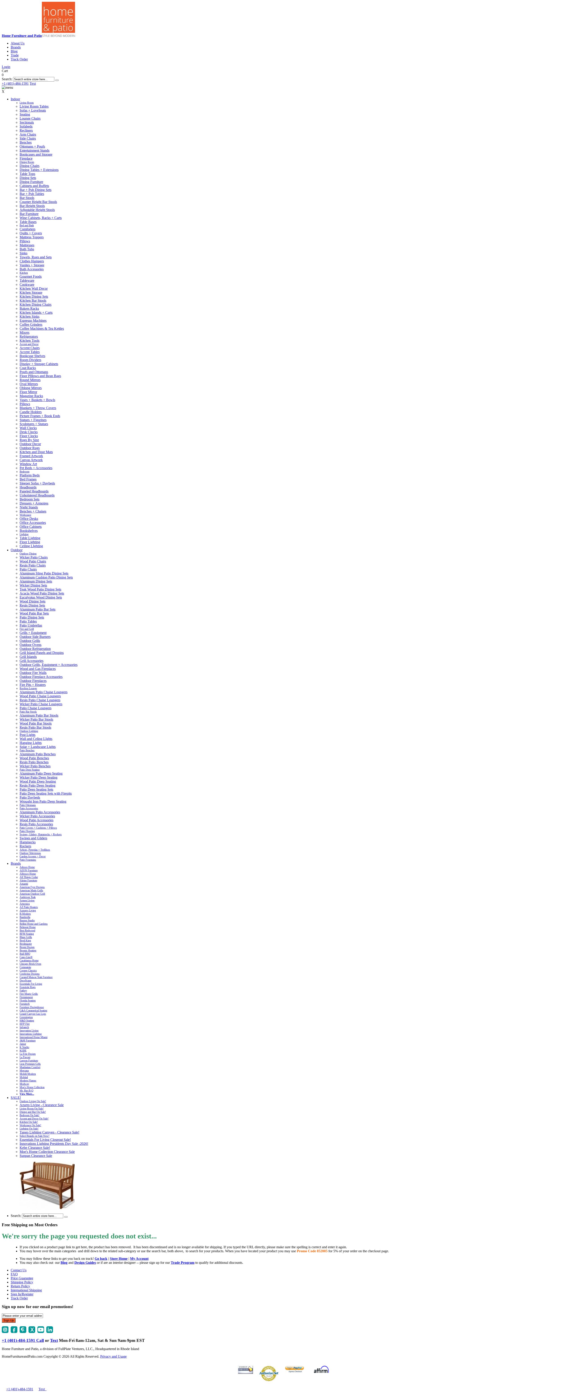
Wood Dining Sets (32, 601)
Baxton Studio (27, 920)
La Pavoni (25, 1057)
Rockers (25, 846)
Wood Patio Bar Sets (34, 613)
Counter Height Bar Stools (38, 202)
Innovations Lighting (31, 1033)
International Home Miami (33, 1037)
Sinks (23, 253)
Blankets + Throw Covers (38, 408)
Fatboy (23, 990)
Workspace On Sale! (30, 1125)
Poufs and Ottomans (34, 372)
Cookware (27, 284)
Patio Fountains (28, 859)
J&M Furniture (28, 1040)
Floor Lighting (30, 542)
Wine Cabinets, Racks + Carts (41, 218)
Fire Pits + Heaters (33, 685)
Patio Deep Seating (30, 769)
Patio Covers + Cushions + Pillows (38, 827)
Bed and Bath (27, 225)
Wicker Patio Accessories (37, 816)
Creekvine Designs (30, 973)
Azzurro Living (28, 910)
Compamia (25, 967)
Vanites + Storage (32, 265)
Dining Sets (28, 178)
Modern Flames (28, 1080)
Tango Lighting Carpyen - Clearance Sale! (49, 1132)
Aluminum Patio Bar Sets (37, 609)
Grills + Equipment (33, 633)
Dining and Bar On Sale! (33, 1112)
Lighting (24, 534)
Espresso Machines (33, 320)
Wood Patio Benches (34, 758)
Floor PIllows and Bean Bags (40, 376)
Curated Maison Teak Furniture (36, 977)
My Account (139, 1258)
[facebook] (14, 1332)
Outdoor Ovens (30, 645)
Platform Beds (30, 475)
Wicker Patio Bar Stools (36, 719)
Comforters (27, 229)
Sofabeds (26, 126)
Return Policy (20, 1286)
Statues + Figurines (33, 420)
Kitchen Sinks (29, 316)
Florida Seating (28, 1000)
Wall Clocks (28, 428)
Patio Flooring (27, 831)
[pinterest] (23, 1332)
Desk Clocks (29, 432)
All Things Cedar (29, 877)
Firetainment (26, 997)
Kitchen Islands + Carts (36, 312)
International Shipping (26, 1290)
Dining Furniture (31, 182)
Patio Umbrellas (31, 625)
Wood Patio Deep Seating (38, 781)
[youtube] (40, 1332)
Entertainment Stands (34, 150)
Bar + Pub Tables (32, 194)
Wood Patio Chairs (33, 561)
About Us (17, 43)
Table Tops (27, 174)
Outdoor (16, 550)
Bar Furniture (29, 214)
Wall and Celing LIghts (36, 739)
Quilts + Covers (31, 233)
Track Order (19, 59)
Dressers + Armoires (34, 503)
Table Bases (28, 222)
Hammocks (28, 842)
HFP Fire (25, 1023)
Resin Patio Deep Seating (37, 785)
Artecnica (25, 903)
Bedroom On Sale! (29, 1115)
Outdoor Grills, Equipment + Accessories (48, 665)
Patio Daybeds (30, 797)
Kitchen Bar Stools (33, 300)
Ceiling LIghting (31, 546)
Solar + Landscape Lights (38, 747)
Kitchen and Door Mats (36, 452)
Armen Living (27, 900)
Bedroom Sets (29, 499)
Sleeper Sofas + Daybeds (37, 483)
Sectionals (27, 122)
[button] (57, 80)
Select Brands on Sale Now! (34, 1136)
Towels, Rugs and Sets (36, 257)
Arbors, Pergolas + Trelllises (35, 849)
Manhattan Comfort (30, 1067)
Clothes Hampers (32, 261)
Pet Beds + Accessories (36, 468)
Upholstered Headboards (37, 495)
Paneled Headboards (34, 491)
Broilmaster (26, 943)
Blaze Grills (26, 937)
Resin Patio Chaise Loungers (40, 700)
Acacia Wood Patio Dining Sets (42, 593)
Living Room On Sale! (32, 1108)
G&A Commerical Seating (33, 1010)
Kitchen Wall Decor (34, 288)
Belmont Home (28, 927)
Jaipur (23, 1043)
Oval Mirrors (29, 384)
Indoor (15, 99)
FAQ (14, 1274)
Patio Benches (27, 750)
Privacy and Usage (113, 1356)
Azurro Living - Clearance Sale (42, 1105)
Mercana (24, 1070)
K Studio (24, 1047)
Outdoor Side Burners (35, 637)
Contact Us (18, 1270)
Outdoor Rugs (30, 448)
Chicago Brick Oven (30, 963)
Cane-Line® (26, 957)
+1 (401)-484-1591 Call (23, 1340)
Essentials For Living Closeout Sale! (45, 1140)
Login (6, 67)
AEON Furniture (29, 870)
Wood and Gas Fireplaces (38, 669)
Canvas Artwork (31, 460)
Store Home (119, 1258)
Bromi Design (27, 947)
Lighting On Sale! (29, 1128)
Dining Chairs (29, 166)
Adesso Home (27, 867)
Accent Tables (30, 352)
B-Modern (25, 913)
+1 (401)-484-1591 (15, 83)
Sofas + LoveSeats (33, 110)
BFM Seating (27, 933)
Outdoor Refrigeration (35, 649)
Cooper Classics (28, 970)
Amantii (24, 883)
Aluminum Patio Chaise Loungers (43, 692)
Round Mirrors (30, 380)
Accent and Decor (29, 344)
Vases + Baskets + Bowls (37, 400)
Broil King (25, 940)
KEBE (23, 1050)
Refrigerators (29, 336)
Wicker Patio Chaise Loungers (41, 704)
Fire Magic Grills (29, 993)
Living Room (27, 102)
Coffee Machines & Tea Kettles (42, 328)
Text (33, 83)
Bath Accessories (32, 269)
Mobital (24, 1077)
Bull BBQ (25, 953)
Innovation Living (29, 1030)
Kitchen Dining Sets (34, 296)
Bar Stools (27, 198)
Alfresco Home (28, 873)
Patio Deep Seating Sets (36, 789)
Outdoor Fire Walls (33, 673)
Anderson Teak (28, 897)
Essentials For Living (31, 983)
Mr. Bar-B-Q (26, 1090)
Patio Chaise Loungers (35, 708)
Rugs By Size (29, 440)
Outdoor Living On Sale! (33, 1101)
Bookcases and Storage (36, 154)
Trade (15, 55)
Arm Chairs (28, 134)
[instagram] (5, 1332)
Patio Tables (28, 621)
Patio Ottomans (28, 805)
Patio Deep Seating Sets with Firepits (46, 793)
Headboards (28, 487)
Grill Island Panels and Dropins (42, 653)
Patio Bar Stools (28, 711)
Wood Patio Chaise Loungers (40, 696)
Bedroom (24, 471)
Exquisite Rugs (28, 987)
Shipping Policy (22, 1282)
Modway (24, 1083)
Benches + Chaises (33, 511)
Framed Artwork (31, 456)
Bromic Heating (28, 950)
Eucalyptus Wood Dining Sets (41, 597)
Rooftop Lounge (28, 688)
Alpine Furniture (28, 880)
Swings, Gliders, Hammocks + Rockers (41, 834)
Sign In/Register (22, 1294)
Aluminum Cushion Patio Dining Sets (46, 577)
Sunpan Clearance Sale (36, 1156)
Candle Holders (31, 412)
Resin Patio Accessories (36, 824)
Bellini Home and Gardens (34, 923)
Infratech (24, 1027)
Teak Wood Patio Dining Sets (40, 589)
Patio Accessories (29, 808)
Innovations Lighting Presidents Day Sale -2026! (54, 1144)
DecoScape (25, 980)
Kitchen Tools (29, 340)
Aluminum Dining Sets (36, 581)
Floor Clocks (29, 436)
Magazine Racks (31, 396)
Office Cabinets (31, 527)
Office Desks (29, 519)
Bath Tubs (27, 249)
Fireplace (26, 158)
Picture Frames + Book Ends (40, 416)
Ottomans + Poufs (32, 146)
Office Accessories (33, 523)
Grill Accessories (31, 661)
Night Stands (29, 507)
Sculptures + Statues (34, 424)
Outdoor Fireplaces (33, 681)
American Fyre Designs (32, 887)
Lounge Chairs (30, 118)
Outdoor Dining (28, 553)
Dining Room (27, 162)
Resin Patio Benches (34, 762)
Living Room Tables (34, 106)
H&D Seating (27, 1020)
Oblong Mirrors (31, 388)
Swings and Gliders (33, 838)
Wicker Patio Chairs (34, 557)
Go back (101, 1258)
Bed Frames (28, 479)
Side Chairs (28, 138)
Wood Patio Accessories (36, 820)
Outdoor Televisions (30, 853)
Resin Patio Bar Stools (35, 727)
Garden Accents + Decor (33, 856)
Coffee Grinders (31, 324)
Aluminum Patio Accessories (40, 812)
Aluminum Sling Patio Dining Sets (44, 573)
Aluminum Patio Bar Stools (39, 715)
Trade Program (182, 1262)
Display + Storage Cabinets (39, 364)
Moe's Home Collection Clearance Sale (47, 1152)
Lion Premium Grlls (30, 1063)
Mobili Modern (28, 1073)
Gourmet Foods (31, 276)
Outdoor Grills (30, 641)
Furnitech (25, 1003)
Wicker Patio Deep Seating (38, 777)
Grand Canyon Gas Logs (33, 1013)
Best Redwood (27, 930)
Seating (25, 114)
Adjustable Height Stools (37, 210)
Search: (7, 79)
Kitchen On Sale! (29, 1122)
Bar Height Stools (32, 206)
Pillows (25, 241)
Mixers (24, 332)
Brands (16, 47)
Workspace (25, 515)
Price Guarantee (22, 1278)
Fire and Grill (27, 629)
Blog (14, 51)
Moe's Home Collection (32, 1087)
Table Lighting (30, 538)
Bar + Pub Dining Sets (35, 190)
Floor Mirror (28, 392)
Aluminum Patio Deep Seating (41, 773)
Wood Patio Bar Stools (36, 723)
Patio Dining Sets (32, 617)
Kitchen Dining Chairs (35, 304)
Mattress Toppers (32, 237)
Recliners (26, 130)
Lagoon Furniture (29, 1060)
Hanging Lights (31, 743)
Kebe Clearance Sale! (35, 1148)
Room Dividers (30, 360)
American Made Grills (31, 890)
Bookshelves (29, 531)
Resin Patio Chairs (33, 565)
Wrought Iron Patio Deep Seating (43, 801)
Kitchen (24, 272)
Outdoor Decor (30, 444)
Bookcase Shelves (32, 356)
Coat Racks (28, 368)
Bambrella (25, 917)
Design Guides (85, 1262)
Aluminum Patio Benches (38, 754)
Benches (26, 142)
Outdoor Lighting (29, 731)
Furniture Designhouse (32, 1007)
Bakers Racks (29, 308)
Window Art (28, 464)
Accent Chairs (30, 348)
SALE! (16, 1098)
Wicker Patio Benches (35, 766)
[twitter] (31, 1332)
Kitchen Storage (31, 292)
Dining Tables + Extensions (39, 170)
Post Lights (27, 735)
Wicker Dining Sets (33, 585)
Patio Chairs (28, 569)
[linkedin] (49, 1332)
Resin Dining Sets (32, 605)
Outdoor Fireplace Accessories (41, 677)
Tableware (27, 280)
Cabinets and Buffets (34, 186)
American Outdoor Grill (32, 893)
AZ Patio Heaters (29, 907)
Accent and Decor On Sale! (34, 1118)
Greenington (26, 1017)
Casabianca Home (29, 960)
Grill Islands (28, 657)
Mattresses (27, 245)
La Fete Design (28, 1053)
